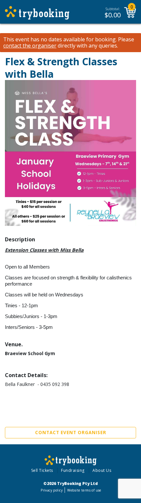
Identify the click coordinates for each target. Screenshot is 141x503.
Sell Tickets (42, 470)
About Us (101, 470)
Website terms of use (84, 490)
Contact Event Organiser (70, 432)
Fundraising (73, 470)
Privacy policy (52, 490)
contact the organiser (29, 46)
